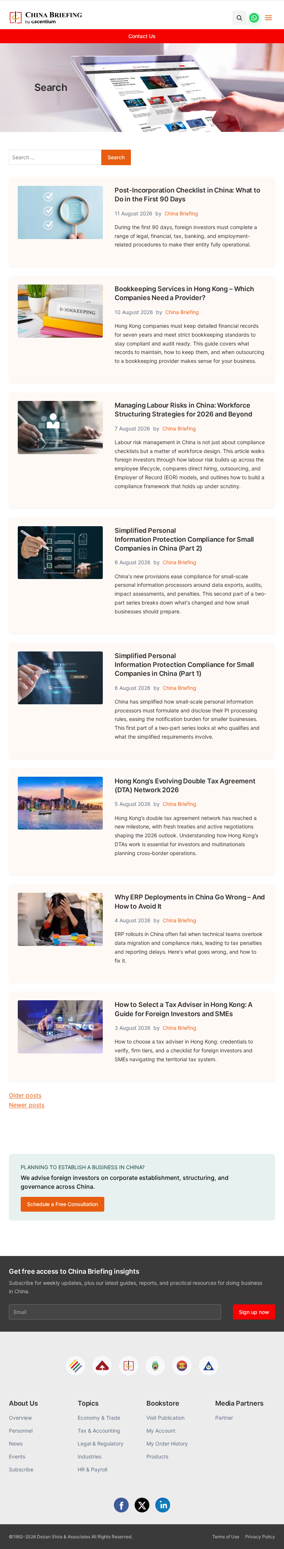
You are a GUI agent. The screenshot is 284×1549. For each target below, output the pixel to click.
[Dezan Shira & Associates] (75, 1365)
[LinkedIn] (162, 1505)
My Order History (167, 1443)
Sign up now (254, 1312)
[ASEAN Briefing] (182, 1365)
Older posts (25, 1095)
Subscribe (21, 1469)
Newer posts (26, 1105)
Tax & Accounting (99, 1430)
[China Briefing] (128, 1365)
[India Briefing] (155, 1365)
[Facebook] (121, 1505)
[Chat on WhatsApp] (254, 18)
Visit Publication (165, 1417)
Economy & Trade (99, 1417)
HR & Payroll (92, 1469)
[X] (142, 1505)
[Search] (239, 18)
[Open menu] (268, 17)
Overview (20, 1417)
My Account (160, 1430)
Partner (224, 1417)
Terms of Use (225, 1536)
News (16, 1443)
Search (116, 157)
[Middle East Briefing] (208, 1365)
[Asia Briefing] (102, 1365)
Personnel (21, 1430)
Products (157, 1456)
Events (17, 1456)
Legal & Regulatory (101, 1443)
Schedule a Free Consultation (62, 1204)
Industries (89, 1456)
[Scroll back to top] (267, 1535)
